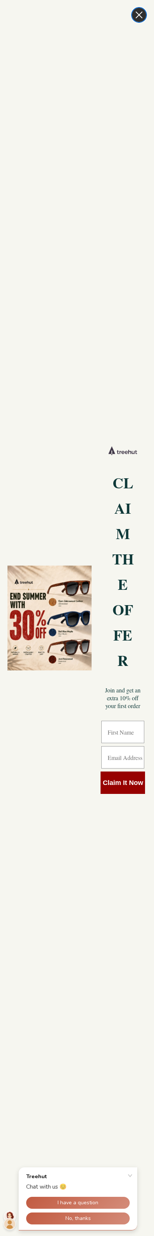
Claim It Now (123, 782)
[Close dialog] (139, 14)
